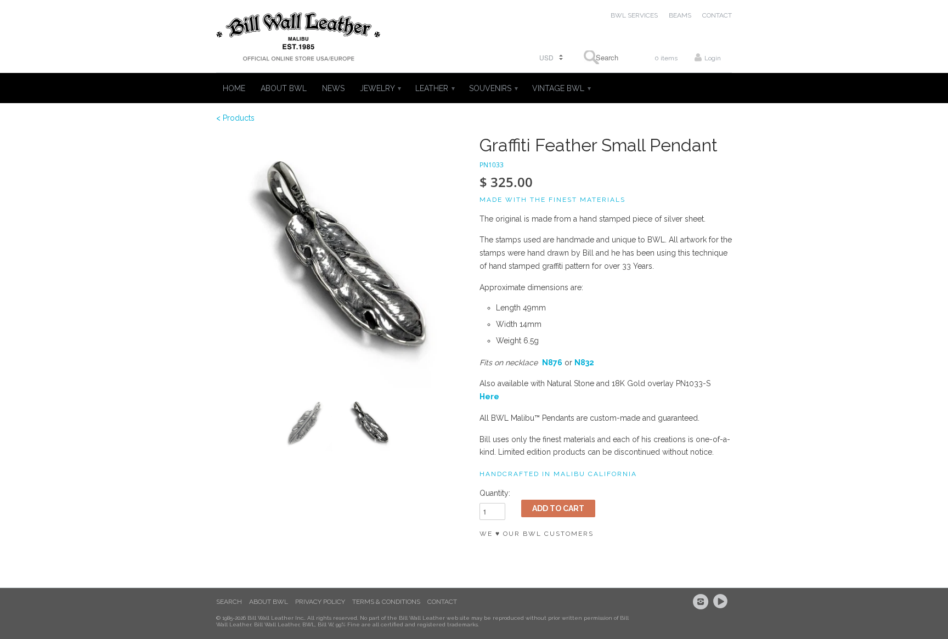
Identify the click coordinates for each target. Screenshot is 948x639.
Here (489, 396)
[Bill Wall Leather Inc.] (298, 39)
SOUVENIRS (493, 88)
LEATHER (434, 88)
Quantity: (494, 493)
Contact (442, 602)
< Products (235, 118)
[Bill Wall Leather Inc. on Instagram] (702, 601)
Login (712, 58)
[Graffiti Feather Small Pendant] (342, 261)
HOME (234, 88)
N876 (552, 362)
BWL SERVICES (634, 15)
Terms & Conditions (386, 602)
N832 (584, 362)
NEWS (333, 88)
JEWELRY (380, 88)
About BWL (268, 602)
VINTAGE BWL (561, 88)
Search (229, 602)
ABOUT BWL (284, 88)
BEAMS (680, 15)
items (666, 58)
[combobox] (603, 57)
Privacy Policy (320, 602)
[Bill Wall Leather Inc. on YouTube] (722, 601)
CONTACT (717, 15)
